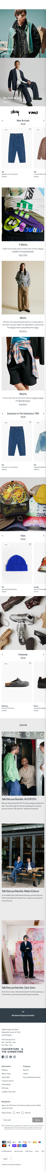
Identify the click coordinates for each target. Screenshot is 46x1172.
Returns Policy (6, 1074)
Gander (41, 398)
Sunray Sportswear (27, 251)
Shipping (4, 1070)
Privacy (37, 1151)
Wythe (13, 327)
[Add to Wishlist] (30, 129)
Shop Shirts (23, 331)
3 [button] (24, 1019)
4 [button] (26, 1019)
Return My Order (18, 1151)
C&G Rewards (6, 1084)
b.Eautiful (15, 251)
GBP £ (6, 1159)
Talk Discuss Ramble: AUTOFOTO (19, 799)
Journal (23, 724)
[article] (23, 900)
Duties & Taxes (29, 1151)
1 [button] (19, 1019)
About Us (26, 1070)
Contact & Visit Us (8, 1081)
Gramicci (35, 398)
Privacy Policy (38, 1129)
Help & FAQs (6, 1077)
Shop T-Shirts (23, 255)
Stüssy (41, 249)
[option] (23, 1013)
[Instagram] (7, 1057)
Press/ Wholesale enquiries (31, 1077)
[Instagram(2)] (14, 1057)
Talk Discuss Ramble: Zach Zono (18, 987)
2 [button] (22, 1019)
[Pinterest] (10, 1057)
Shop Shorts (23, 404)
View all (23, 124)
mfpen (36, 327)
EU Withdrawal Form (7, 1151)
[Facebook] (3, 1057)
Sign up (37, 1120)
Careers (25, 1074)
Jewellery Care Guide (8, 1092)
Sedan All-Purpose (24, 401)
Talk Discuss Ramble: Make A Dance (20, 891)
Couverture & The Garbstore (13, 1164)
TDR (26, 325)
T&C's (42, 1151)
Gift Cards (5, 1088)
